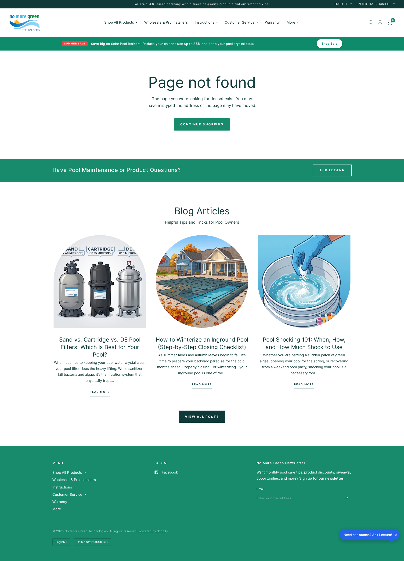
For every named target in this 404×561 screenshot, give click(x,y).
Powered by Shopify (153, 531)
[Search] (370, 22)
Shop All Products (119, 22)
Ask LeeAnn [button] (332, 170)
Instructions (204, 22)
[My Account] (380, 22)
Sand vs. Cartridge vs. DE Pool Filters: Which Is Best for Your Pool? (100, 347)
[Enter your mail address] (347, 498)
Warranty (272, 22)
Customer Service (240, 22)
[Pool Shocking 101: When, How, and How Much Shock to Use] (304, 281)
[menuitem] (121, 22)
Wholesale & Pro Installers (166, 22)
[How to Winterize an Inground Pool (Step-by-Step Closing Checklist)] (202, 281)
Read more (100, 392)
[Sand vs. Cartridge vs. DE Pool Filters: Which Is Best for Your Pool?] (100, 281)
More (291, 22)
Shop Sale (329, 43)
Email (260, 489)
